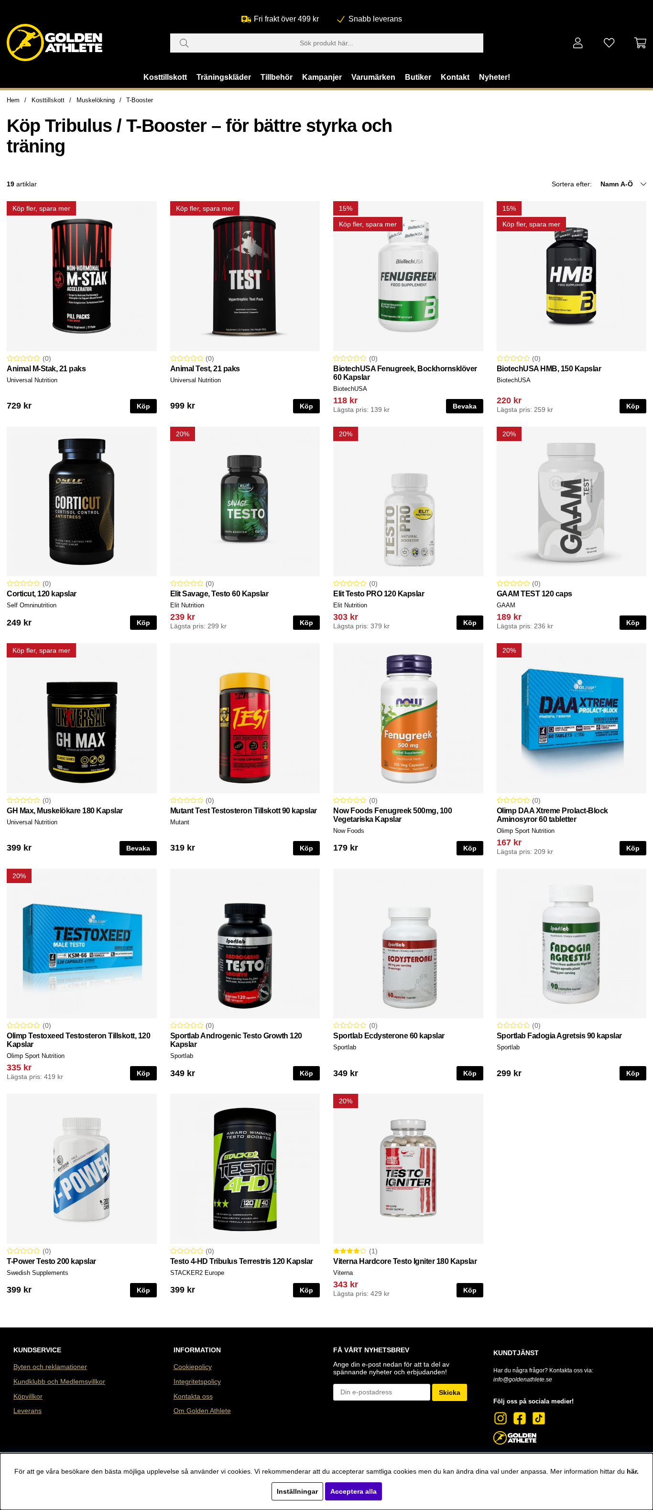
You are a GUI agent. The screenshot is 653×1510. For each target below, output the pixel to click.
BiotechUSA (350, 388)
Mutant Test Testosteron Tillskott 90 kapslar (243, 811)
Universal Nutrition (32, 380)
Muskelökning (95, 100)
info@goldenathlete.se (522, 1379)
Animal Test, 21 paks (205, 369)
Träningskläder (223, 77)
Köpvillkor (28, 1396)
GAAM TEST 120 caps (534, 594)
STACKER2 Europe (197, 1272)
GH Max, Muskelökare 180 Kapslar (65, 811)
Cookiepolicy (193, 1366)
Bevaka (465, 406)
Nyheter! (494, 77)
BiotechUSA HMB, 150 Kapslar (549, 369)
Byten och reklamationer (50, 1366)
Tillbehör (277, 77)
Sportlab (181, 1055)
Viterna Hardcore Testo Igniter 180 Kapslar (405, 1261)
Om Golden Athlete (202, 1410)
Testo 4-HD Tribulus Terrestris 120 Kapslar (241, 1261)
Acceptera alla (353, 1491)
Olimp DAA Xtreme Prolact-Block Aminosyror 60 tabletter (552, 815)
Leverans (27, 1410)
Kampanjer (322, 77)
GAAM (506, 605)
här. (633, 1471)
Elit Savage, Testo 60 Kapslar (219, 594)
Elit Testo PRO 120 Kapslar (378, 594)
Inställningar (297, 1491)
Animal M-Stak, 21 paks (46, 369)
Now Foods (348, 830)
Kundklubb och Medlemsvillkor (59, 1381)
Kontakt (455, 77)
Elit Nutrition (187, 605)
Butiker (418, 77)
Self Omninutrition (31, 605)
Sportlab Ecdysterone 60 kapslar (389, 1036)
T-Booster (139, 100)
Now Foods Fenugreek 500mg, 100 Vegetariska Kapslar (392, 815)
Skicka (449, 1392)
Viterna (343, 1272)
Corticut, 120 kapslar (41, 594)
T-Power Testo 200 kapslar (51, 1261)
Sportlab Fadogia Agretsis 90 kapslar (559, 1036)
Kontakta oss (193, 1396)
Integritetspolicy (197, 1381)
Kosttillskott (165, 77)
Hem (13, 100)
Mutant (179, 822)
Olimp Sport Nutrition (526, 830)
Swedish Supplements (37, 1272)
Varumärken (373, 77)
